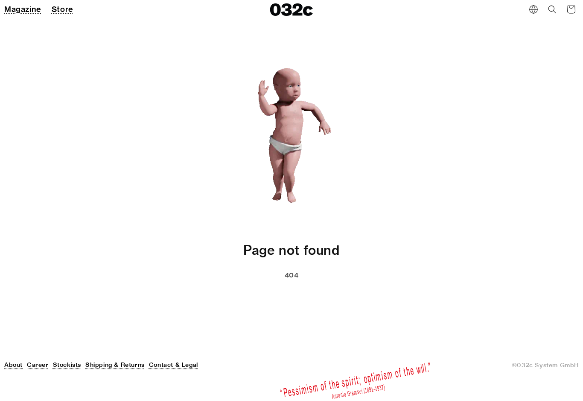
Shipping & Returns (115, 365)
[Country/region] (533, 9)
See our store (246, 297)
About (13, 365)
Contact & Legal (173, 365)
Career (38, 365)
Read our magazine (329, 297)
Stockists (67, 365)
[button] (552, 9)
